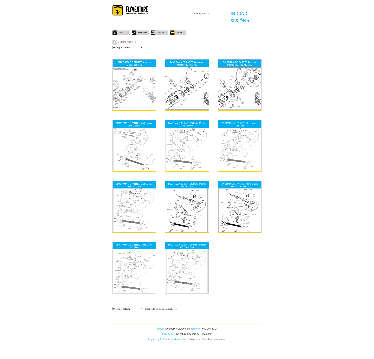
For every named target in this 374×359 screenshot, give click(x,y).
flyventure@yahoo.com (177, 328)
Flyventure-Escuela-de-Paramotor (193, 334)
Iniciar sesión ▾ (240, 17)
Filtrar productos (127, 41)
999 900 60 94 (210, 328)
